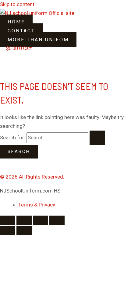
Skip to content (17, 4)
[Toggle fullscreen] (24, 220)
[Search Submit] (97, 138)
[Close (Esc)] (57, 220)
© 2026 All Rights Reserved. (32, 177)
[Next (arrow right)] (24, 230)
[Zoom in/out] (7, 220)
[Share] (40, 220)
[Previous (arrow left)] (7, 230)
